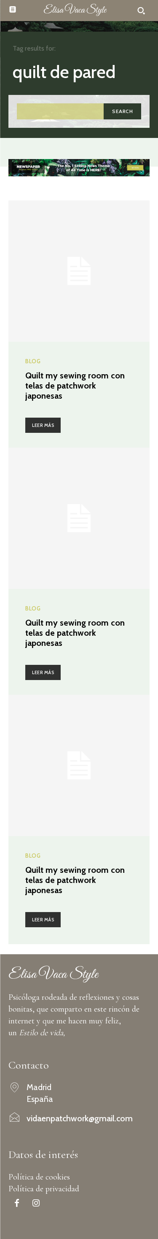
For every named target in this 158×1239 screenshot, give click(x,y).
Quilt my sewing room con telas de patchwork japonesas (75, 385)
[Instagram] (35, 1204)
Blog (32, 361)
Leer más (43, 425)
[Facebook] (16, 1204)
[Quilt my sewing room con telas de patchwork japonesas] (79, 271)
